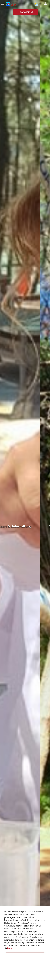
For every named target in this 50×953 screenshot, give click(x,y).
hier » (9, 948)
